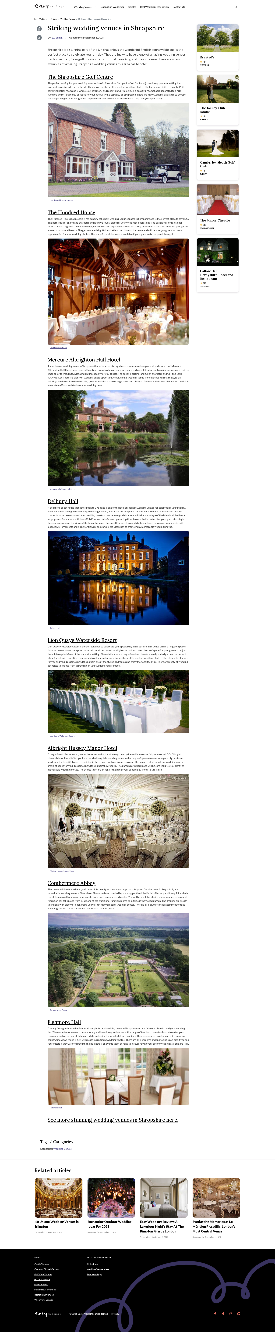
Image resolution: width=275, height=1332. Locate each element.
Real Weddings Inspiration (154, 6)
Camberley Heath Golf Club (217, 164)
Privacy (115, 1313)
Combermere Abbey (71, 883)
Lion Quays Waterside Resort (82, 640)
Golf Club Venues (43, 1274)
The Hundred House (71, 212)
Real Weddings (94, 1274)
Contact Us (179, 6)
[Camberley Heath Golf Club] (218, 143)
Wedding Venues (62, 1148)
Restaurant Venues (44, 1294)
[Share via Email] (39, 37)
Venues (38, 1258)
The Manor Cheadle (215, 220)
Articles (132, 6)
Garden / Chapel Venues (46, 1269)
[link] (215, 1314)
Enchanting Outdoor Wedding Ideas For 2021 (109, 1224)
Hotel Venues (41, 1284)
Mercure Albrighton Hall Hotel (84, 359)
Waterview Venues (43, 1299)
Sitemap (103, 1313)
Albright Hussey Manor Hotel (82, 748)
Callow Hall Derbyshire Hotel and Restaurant (216, 275)
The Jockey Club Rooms (212, 110)
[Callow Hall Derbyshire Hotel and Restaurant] (218, 252)
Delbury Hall (63, 501)
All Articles (92, 1264)
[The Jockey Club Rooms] (218, 89)
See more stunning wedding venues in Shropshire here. (113, 1120)
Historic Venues (42, 1279)
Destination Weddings (111, 6)
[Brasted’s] (218, 38)
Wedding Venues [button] (83, 7)
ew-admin (57, 37)
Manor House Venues (45, 1289)
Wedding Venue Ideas (98, 1269)
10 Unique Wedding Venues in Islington (57, 1224)
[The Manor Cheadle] (218, 199)
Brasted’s (207, 57)
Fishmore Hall (64, 1022)
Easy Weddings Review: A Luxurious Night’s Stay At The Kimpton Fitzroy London (162, 1226)
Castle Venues (41, 1264)
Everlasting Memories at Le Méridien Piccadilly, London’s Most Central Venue (214, 1226)
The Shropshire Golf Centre (80, 77)
